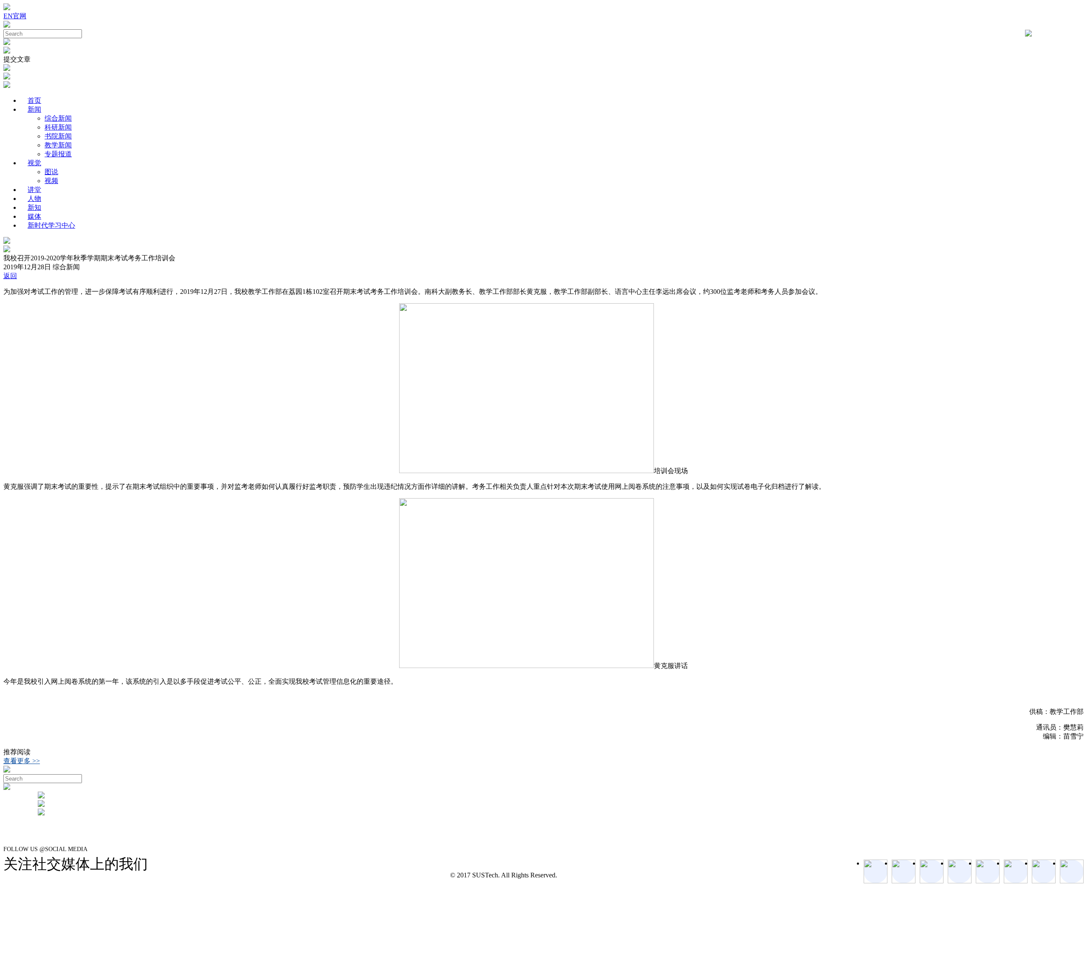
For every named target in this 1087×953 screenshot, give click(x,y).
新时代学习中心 (51, 225)
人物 (34, 198)
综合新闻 (58, 118)
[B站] (1016, 871)
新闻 (34, 109)
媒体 (34, 216)
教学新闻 (58, 145)
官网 (19, 16)
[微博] (1044, 871)
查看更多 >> (21, 760)
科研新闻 (58, 127)
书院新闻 (58, 136)
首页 (34, 100)
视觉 (34, 162)
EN (8, 16)
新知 (34, 207)
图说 (51, 171)
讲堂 (34, 189)
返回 (10, 275)
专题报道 (58, 154)
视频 (51, 180)
